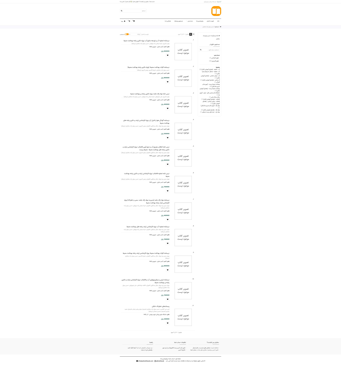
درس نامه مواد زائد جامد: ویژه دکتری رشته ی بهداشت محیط (149, 93)
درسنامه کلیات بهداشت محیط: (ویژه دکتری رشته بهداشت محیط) (148, 67)
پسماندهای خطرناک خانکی (160, 306)
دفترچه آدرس (181, 350)
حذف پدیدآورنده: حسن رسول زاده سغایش (211, 37)
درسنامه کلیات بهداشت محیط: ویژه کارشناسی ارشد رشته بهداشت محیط (146, 253)
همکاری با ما (168, 21)
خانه (218, 21)
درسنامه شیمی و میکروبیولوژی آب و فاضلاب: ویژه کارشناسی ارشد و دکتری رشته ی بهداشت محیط (145, 281)
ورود (122, 21)
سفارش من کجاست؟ (144, 1)
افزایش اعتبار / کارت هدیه (132, 1)
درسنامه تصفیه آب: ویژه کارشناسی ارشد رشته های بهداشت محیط (148, 226)
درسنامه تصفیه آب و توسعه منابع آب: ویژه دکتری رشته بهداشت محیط (146, 40)
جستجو (217, 27)
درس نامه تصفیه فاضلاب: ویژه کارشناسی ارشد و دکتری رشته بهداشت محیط (146, 175)
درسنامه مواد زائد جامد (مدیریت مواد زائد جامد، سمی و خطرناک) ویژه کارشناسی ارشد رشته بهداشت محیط (146, 201)
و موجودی (122, 34)
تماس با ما (122, 1)
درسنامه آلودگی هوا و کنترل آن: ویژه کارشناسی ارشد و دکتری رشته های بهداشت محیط (146, 121)
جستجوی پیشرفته (178, 21)
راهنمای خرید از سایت (146, 350)
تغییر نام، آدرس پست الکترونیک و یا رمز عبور (173, 348)
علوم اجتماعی (214, 58)
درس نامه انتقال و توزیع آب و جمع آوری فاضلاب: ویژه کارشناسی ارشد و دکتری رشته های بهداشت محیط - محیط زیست (146, 148)
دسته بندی (190, 21)
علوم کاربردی (214, 61)
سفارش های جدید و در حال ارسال (201, 348)
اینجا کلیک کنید (132, 348)
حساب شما (152, 1)
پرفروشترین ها (199, 21)
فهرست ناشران (210, 21)
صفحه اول (178, 359)
